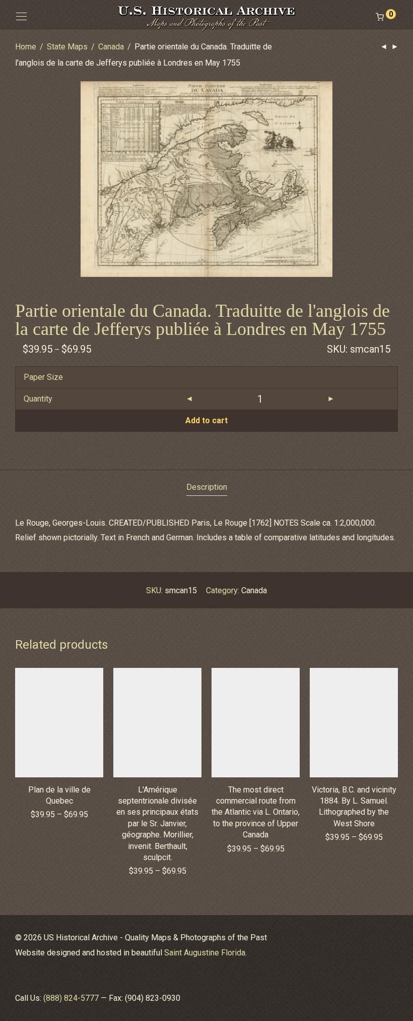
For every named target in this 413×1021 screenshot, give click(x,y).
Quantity (38, 399)
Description (206, 487)
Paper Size (43, 377)
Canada (111, 46)
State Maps (67, 46)
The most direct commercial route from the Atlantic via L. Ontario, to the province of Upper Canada (256, 812)
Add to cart (206, 420)
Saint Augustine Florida (204, 952)
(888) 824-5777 (71, 998)
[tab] (206, 487)
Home (25, 46)
